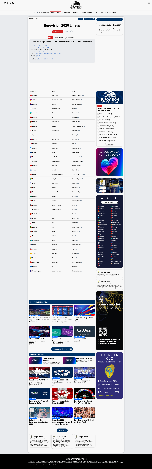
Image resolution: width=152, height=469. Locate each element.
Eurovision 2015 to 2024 (109, 392)
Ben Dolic (54, 165)
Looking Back (76, 152)
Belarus (34, 117)
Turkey (114, 257)
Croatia (34, 130)
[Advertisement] (14, 43)
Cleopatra (75, 113)
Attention (75, 218)
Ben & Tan (54, 143)
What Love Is (76, 148)
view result (110, 144)
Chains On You (76, 99)
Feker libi (74, 183)
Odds (96, 12)
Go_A (53, 266)
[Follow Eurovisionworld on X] (7, 3)
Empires (74, 222)
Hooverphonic (55, 121)
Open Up (38, 56)
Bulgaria (34, 126)
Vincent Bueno (56, 108)
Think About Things (77, 174)
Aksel (53, 152)
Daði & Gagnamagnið (57, 174)
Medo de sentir (76, 227)
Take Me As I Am (77, 161)
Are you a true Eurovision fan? (109, 362)
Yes (73, 143)
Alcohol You (75, 231)
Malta (34, 200)
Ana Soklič (54, 249)
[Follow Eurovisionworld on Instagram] (5, 3)
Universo (74, 253)
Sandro (54, 135)
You (73, 214)
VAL (53, 117)
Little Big (54, 236)
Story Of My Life (77, 178)
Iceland (34, 174)
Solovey (74, 266)
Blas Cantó (55, 253)
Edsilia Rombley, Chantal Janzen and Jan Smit (48, 54)
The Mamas (55, 257)
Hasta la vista (76, 244)
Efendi (53, 113)
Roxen (53, 231)
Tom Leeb (54, 156)
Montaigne (55, 104)
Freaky (74, 240)
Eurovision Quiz (109, 356)
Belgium (34, 121)
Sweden (34, 257)
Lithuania (34, 196)
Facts (101, 12)
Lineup (50, 37)
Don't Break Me (76, 104)
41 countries (42, 52)
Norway (34, 218)
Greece (34, 170)
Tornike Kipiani (56, 161)
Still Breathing (76, 192)
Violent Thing (76, 165)
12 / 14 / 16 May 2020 (40, 46)
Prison (74, 205)
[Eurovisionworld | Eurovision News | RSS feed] (55, 464)
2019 (81, 19)
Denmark (34, 143)
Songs (66, 12)
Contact (33, 464)
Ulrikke (53, 218)
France (34, 156)
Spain (34, 253)
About (29, 464)
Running (74, 135)
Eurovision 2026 (109, 153)
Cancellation (70, 37)
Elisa (53, 227)
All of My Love (76, 200)
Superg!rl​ (75, 170)
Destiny (54, 200)
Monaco (114, 215)
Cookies (45, 464)
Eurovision (31, 18)
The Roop (54, 196)
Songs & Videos (58, 37)
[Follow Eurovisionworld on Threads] (10, 3)
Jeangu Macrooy (56, 209)
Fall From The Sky (77, 95)
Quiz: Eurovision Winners (109, 388)
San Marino (35, 240)
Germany (34, 165)
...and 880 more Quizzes (107, 396)
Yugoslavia (115, 263)
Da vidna (74, 117)
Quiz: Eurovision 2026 (108, 381)
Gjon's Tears (55, 262)
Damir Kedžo (55, 130)
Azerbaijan (35, 113)
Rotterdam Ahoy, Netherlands (45, 48)
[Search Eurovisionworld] (35, 12)
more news (62, 430)
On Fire (74, 196)
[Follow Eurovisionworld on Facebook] (3, 3)
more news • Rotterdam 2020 (62, 349)
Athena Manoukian (57, 99)
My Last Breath (76, 271)
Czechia (34, 139)
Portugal (34, 227)
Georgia (34, 161)
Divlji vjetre (75, 130)
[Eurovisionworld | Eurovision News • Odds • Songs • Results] (76, 5)
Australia (34, 104)
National (87, 12)
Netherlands (35, 209)
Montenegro (115, 218)
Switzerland (35, 262)
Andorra (101, 209)
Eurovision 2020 (57, 31)
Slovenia (34, 249)
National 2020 (67, 31)
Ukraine (34, 266)
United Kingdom (36, 271)
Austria (34, 108)
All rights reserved (32, 463)
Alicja (53, 222)
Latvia (34, 192)
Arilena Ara (55, 95)
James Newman (56, 271)
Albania (34, 95)
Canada (101, 229)
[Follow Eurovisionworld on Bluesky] (13, 3)
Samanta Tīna (55, 192)
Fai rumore (75, 187)
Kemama (75, 139)
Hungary (101, 254)
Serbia (34, 244)
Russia (34, 236)
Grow (73, 209)
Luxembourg (116, 209)
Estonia (34, 148)
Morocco (115, 220)
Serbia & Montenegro (117, 243)
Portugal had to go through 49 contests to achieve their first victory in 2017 (108, 274)
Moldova (34, 205)
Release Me (75, 121)
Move (74, 257)
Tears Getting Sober (78, 126)
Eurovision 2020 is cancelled (46, 59)
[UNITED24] (109, 320)
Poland (34, 222)
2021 (91, 19)
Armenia (34, 99)
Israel (33, 183)
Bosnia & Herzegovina (104, 225)
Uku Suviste (55, 148)
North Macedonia (37, 214)
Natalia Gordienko (56, 205)
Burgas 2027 (76, 12)
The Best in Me (76, 156)
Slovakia (114, 245)
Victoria (54, 126)
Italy (33, 187)
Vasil (53, 214)
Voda (73, 249)
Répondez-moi (76, 262)
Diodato (54, 187)
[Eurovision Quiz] (109, 371)
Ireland (34, 178)
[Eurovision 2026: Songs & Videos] (109, 166)
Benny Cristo (55, 139)
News (44, 12)
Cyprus (34, 135)
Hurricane (54, 244)
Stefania (54, 170)
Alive (73, 108)
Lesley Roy (54, 178)
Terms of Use (39, 464)
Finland (34, 152)
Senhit (53, 240)
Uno (73, 236)
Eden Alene (55, 183)
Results (55, 12)
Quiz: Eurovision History (108, 385)
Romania (34, 231)
